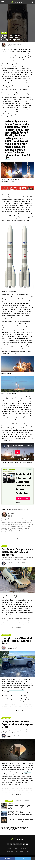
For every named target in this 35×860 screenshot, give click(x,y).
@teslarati (4, 825)
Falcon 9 (15, 509)
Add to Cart (24, 498)
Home (9, 848)
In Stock (29, 469)
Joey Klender (11, 648)
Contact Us (24, 848)
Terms (21, 851)
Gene (9, 564)
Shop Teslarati (9, 469)
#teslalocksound (21, 828)
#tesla (8, 828)
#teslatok (13, 828)
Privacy (27, 851)
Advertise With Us (12, 851)
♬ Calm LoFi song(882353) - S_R (10, 829)
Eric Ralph (10, 45)
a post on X (27, 772)
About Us (16, 848)
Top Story (28, 509)
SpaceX (21, 509)
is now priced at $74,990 (16, 690)
